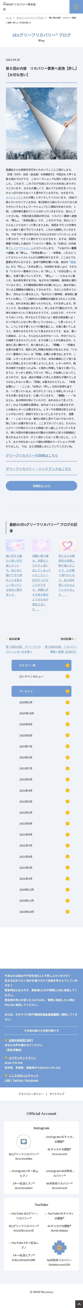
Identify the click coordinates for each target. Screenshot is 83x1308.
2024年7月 (25, 746)
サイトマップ (56, 1094)
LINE (7, 1080)
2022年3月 (25, 801)
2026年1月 (25, 702)
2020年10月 (26, 912)
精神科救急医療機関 (46, 1014)
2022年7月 (25, 768)
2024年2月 (25, 757)
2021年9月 (25, 823)
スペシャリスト (14, 197)
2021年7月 (25, 845)
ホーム (9, 17)
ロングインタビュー (31, 676)
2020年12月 (26, 889)
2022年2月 (25, 812)
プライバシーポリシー (31, 1094)
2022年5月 (25, 779)
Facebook (31, 1080)
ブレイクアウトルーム (20, 248)
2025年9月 (25, 724)
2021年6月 (25, 856)
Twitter (18, 1080)
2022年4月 (25, 790)
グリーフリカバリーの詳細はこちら (32, 455)
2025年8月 (25, 735)
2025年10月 (26, 713)
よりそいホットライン (22, 1058)
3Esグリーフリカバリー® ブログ (30, 17)
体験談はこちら (41, 486)
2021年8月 (25, 834)
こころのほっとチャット (24, 1075)
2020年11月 (26, 900)
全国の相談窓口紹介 (21, 1040)
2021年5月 (25, 867)
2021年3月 (25, 878)
